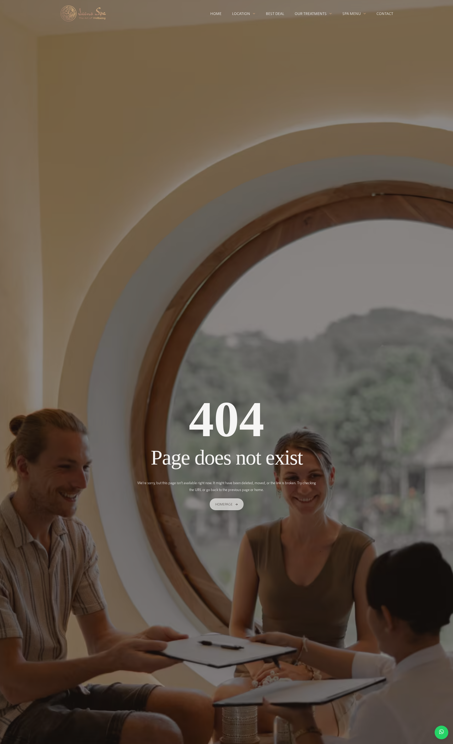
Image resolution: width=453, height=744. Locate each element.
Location (241, 13)
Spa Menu (351, 13)
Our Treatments (311, 13)
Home (216, 13)
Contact (384, 13)
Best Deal (275, 13)
